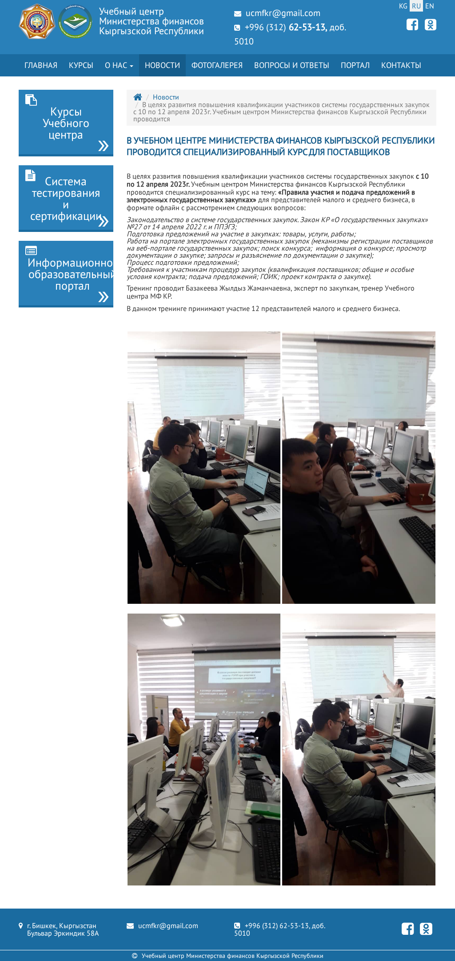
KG (403, 5)
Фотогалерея (217, 65)
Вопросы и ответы (291, 65)
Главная (40, 65)
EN (429, 5)
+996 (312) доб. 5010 (289, 34)
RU (416, 5)
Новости (162, 65)
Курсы (81, 65)
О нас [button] (117, 65)
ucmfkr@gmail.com (283, 13)
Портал (355, 65)
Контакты (401, 65)
